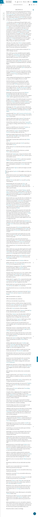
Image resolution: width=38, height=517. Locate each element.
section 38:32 (21, 17)
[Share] (4, 19)
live (13, 279)
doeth (14, 338)
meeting (18, 488)
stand (13, 308)
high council (10, 223)
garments (10, 256)
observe (15, 113)
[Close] (4, 13)
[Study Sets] (29, 5)
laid (26, 191)
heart (26, 255)
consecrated (22, 241)
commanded (28, 122)
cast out (14, 144)
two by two (13, 72)
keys (16, 384)
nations (8, 330)
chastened (9, 493)
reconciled (19, 483)
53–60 (22, 33)
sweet (20, 285)
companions (20, 410)
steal (18, 469)
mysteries (12, 345)
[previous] (1, 259)
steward (18, 205)
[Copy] (4, 17)
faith (29, 291)
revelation (24, 343)
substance (24, 190)
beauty (21, 256)
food (21, 269)
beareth (8, 132)
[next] (37, 259)
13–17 (7, 26)
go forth (20, 61)
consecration (20, 200)
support (23, 185)
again (16, 167)
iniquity (23, 477)
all (29, 329)
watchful (27, 423)
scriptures (29, 123)
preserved (20, 320)
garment (23, 310)
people (8, 90)
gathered (19, 89)
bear (19, 306)
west (22, 359)
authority (27, 102)
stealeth (22, 143)
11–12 (17, 23)
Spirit (20, 120)
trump (16, 73)
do (8, 114)
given (23, 67)
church (20, 43)
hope (16, 282)
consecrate (9, 185)
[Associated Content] (33, 9)
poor (24, 183)
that (14, 361)
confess (9, 483)
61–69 (26, 35)
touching (18, 55)
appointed (9, 95)
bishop (8, 193)
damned (23, 339)
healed (11, 293)
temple (20, 235)
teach (10, 108)
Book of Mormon (13, 109)
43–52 (18, 32)
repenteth (23, 176)
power (13, 304)
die (9, 141)
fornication (9, 411)
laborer (23, 264)
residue (29, 213)
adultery (19, 159)
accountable (9, 205)
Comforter (26, 127)
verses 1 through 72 (10, 14)
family (18, 208)
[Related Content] (34, 5)
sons (21, 304)
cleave (8, 151)
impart (17, 190)
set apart (8, 195)
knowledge (13, 344)
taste (8, 285)
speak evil (16, 171)
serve (20, 180)
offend (20, 480)
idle (16, 262)
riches (8, 251)
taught (25, 329)
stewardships (27, 388)
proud (21, 255)
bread (8, 264)
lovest (12, 180)
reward (10, 366)
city (17, 87)
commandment (17, 54)
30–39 (25, 29)
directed (8, 116)
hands (21, 274)
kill (7, 135)
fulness (26, 109)
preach (12, 100)
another (8, 97)
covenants (25, 374)
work (8, 258)
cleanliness (22, 260)
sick (21, 266)
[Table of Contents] (1, 4)
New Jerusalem (24, 87)
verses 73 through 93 (14, 18)
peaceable (19, 345)
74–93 (13, 39)
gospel (8, 111)
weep (8, 280)
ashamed (20, 497)
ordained (14, 102)
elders (15, 107)
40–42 (27, 30)
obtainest (14, 314)
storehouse (27, 220)
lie (14, 146)
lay (16, 274)
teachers (16, 388)
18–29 (7, 28)
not (18, 135)
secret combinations (11, 362)
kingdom (29, 383)
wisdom (20, 379)
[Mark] (4, 15)
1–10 (7, 22)
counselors (21, 193)
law (29, 49)
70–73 (11, 37)
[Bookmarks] (32, 5)
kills (14, 135)
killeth (28, 139)
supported (12, 394)
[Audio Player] (34, 513)
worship (26, 228)
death (11, 285)
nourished (21, 267)
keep (26, 180)
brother (13, 480)
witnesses (8, 448)
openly (18, 495)
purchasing (19, 227)
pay (30, 310)
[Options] (36, 5)
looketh (14, 154)
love (13, 150)
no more (23, 164)
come (15, 235)
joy (11, 347)
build (16, 84)
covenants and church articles (25, 113)
